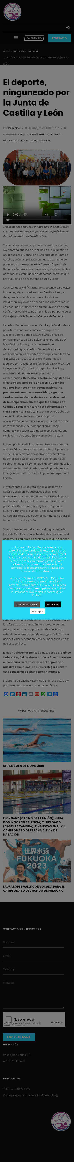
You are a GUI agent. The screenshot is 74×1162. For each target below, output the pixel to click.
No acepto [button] (53, 604)
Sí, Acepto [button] (37, 611)
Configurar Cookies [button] (26, 604)
